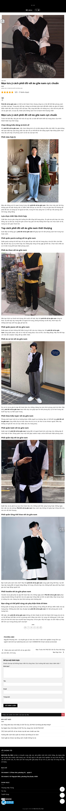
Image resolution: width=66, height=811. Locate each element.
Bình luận (6, 666)
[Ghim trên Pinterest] (37, 627)
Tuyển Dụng (5, 794)
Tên (4, 681)
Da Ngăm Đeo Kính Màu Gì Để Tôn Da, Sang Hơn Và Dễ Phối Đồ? (22, 728)
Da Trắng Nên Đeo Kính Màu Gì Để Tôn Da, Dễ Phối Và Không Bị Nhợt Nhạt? (26, 725)
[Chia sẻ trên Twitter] (31, 627)
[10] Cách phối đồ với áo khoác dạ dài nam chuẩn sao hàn (20, 731)
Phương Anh (18, 88)
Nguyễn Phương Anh (10, 639)
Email (5, 689)
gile (11, 595)
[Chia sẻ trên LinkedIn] (40, 627)
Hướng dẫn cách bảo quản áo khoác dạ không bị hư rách (19, 734)
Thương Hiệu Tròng (7, 788)
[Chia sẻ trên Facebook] (28, 627)
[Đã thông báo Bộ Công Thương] (33, 802)
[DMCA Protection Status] (33, 799)
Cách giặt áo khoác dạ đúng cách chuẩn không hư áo (18, 738)
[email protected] (51, 642)
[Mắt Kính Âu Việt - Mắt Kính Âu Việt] (33, 5)
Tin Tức (3, 80)
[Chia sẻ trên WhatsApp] (25, 627)
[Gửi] (63, 714)
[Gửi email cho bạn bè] (34, 627)
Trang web (6, 697)
